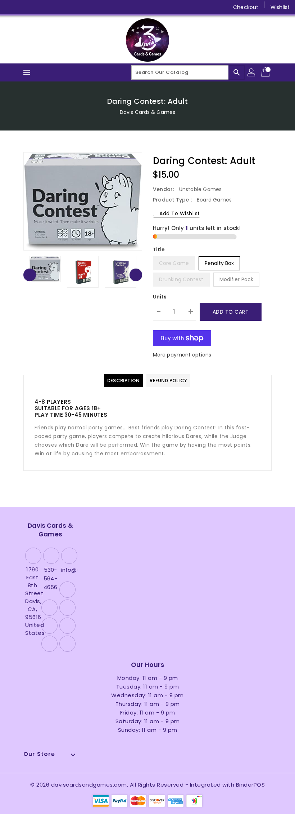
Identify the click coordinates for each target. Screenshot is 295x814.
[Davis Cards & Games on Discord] (66, 7)
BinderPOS (250, 784)
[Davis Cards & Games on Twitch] (80, 7)
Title (159, 249)
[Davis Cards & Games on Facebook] (11, 7)
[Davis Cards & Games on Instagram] (38, 7)
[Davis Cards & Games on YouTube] (52, 7)
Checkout (245, 7)
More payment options (182, 354)
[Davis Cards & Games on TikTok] (93, 7)
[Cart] (266, 72)
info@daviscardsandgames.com (68, 570)
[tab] (123, 380)
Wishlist (280, 7)
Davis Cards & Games (147, 112)
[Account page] (252, 72)
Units (160, 296)
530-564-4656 (50, 578)
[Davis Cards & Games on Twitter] (25, 7)
